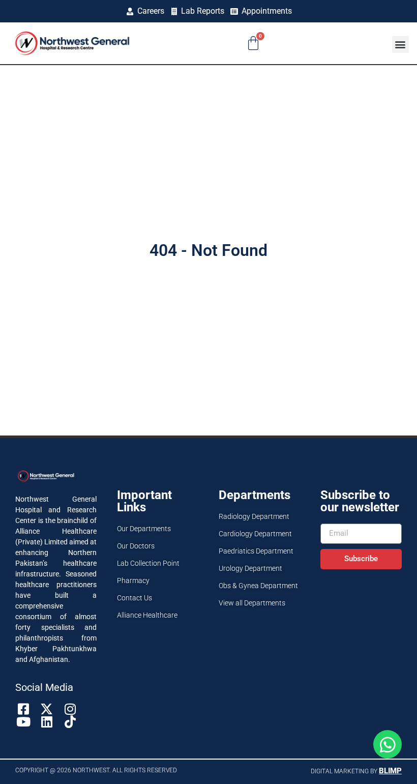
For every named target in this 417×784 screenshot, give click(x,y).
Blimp (390, 770)
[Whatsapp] (387, 744)
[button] (400, 44)
